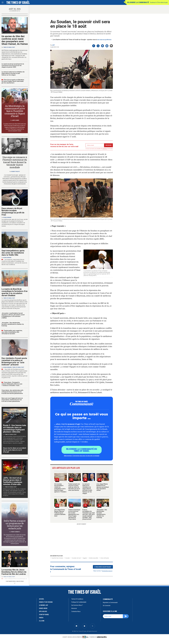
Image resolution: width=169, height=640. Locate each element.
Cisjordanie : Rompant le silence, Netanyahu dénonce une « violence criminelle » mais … (12, 384)
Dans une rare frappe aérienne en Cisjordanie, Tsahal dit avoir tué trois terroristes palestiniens (12, 399)
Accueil (41, 599)
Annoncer (74, 608)
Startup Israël (44, 614)
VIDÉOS (41, 617)
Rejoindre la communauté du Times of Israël (81, 449)
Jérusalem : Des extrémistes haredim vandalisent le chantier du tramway (102, 513)
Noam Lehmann (7, 217)
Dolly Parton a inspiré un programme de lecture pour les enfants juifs (14, 524)
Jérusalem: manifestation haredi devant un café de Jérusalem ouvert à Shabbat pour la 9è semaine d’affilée (13, 315)
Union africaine (104, 558)
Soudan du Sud (76, 558)
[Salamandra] (102, 637)
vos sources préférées (104, 39)
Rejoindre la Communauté (138, 2)
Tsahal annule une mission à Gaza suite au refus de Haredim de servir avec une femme (74, 487)
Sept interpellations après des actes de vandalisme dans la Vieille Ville (13, 252)
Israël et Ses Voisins (57, 558)
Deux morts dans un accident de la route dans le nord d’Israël (14, 450)
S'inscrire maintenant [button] (102, 567)
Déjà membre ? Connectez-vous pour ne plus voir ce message (81, 455)
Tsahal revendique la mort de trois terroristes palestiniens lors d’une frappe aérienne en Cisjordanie (74, 514)
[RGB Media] (86, 637)
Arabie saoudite (93, 558)
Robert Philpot (15, 171)
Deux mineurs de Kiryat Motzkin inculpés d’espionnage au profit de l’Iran (13, 211)
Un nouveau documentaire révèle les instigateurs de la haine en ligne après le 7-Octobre (60, 488)
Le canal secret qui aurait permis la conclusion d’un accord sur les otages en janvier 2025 (13, 65)
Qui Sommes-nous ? (77, 605)
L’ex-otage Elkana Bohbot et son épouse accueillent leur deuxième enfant (103, 487)
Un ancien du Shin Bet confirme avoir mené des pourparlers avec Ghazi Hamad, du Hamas (15, 40)
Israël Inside (43, 608)
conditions (104, 148)
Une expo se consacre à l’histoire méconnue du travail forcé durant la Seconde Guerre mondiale (14, 162)
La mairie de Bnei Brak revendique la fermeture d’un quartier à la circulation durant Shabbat (14, 292)
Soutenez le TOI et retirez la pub (159, 2)
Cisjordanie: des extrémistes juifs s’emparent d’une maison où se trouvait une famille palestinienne (12, 391)
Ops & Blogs (43, 611)
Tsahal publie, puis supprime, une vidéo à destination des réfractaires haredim (12, 332)
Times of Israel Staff (9, 47)
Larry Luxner (15, 120)
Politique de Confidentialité (78, 602)
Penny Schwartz (15, 531)
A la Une (41, 621)
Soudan (67, 558)
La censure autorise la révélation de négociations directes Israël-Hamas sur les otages (87, 488)
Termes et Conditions (77, 599)
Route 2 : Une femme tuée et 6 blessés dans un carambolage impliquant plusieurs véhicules (14, 428)
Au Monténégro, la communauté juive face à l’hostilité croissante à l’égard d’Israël (14, 111)
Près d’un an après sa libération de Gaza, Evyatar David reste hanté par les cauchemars (13, 81)
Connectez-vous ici (107, 571)
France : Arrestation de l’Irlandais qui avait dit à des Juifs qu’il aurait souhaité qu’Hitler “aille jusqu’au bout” (88, 514)
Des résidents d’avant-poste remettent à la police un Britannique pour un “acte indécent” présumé (14, 361)
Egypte (85, 558)
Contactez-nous (75, 611)
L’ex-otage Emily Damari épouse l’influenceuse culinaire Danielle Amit (59, 513)
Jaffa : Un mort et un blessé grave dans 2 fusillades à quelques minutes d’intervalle (12, 481)
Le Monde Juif (43, 605)
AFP (53, 45)
